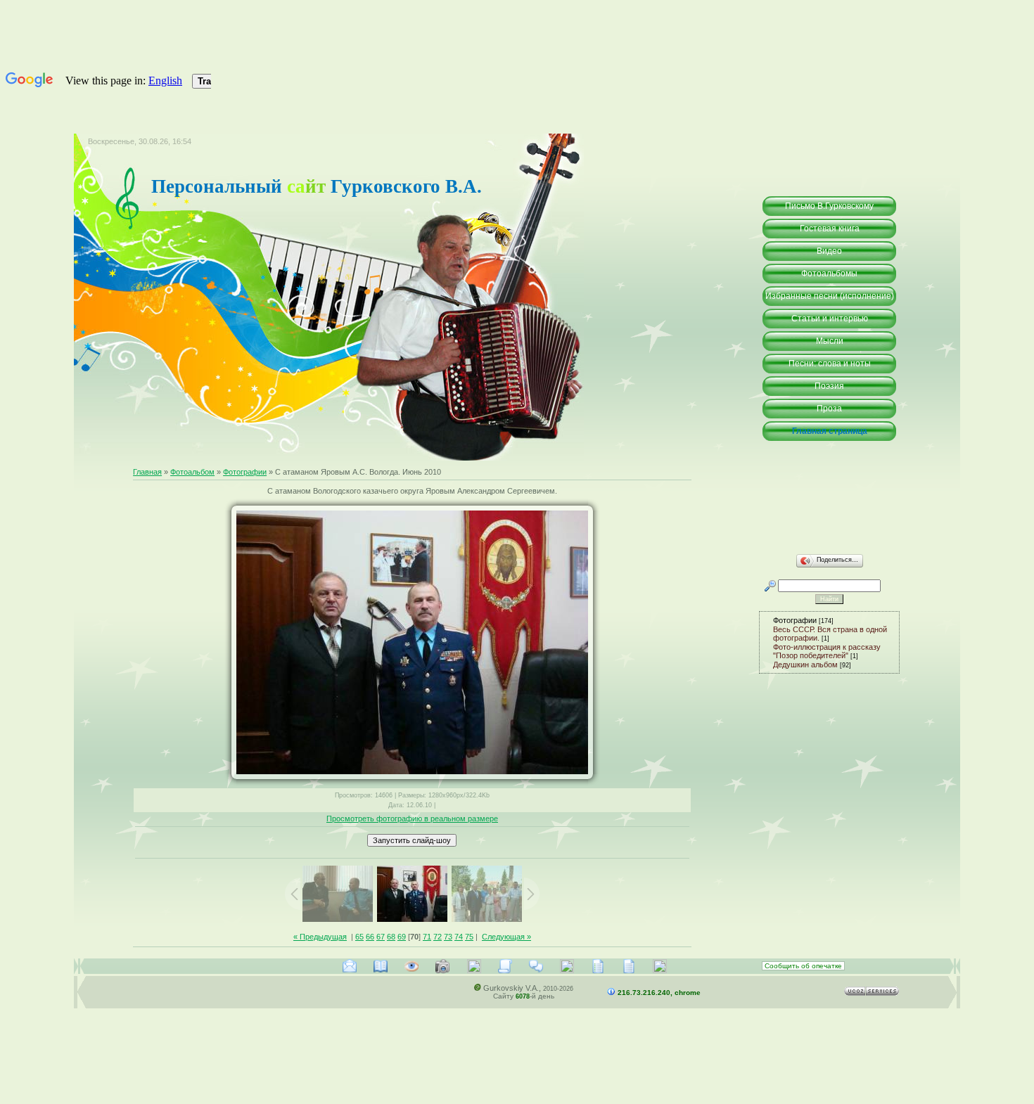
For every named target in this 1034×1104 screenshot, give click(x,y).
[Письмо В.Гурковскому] (349, 966)
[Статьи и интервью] (505, 966)
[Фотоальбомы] (442, 966)
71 (427, 936)
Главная (147, 472)
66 (370, 936)
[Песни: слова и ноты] (566, 966)
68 (391, 936)
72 (437, 936)
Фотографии (245, 472)
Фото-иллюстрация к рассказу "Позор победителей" (827, 651)
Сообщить (803, 966)
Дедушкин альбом (805, 664)
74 (458, 936)
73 (448, 936)
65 (359, 936)
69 (401, 936)
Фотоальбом (192, 472)
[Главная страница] (659, 966)
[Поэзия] (597, 966)
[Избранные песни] (474, 966)
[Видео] (411, 966)
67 (380, 936)
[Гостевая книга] (380, 966)
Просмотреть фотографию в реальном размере (412, 818)
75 (469, 936)
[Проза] (628, 966)
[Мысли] (536, 966)
